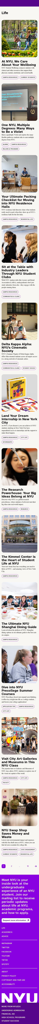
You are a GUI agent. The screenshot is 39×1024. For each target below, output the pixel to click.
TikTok (5, 960)
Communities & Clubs (11, 296)
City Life (24, 437)
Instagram (7, 943)
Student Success (10, 1021)
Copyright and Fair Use (13, 980)
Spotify (5, 964)
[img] (19, 38)
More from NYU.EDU (11, 1006)
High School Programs (13, 1017)
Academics (7, 932)
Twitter (5, 947)
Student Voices (29, 368)
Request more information (14, 920)
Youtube (6, 956)
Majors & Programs (10, 149)
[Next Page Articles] (35, 866)
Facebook (6, 952)
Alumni (5, 144)
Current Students (28, 77)
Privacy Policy (9, 976)
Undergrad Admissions (13, 1010)
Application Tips (9, 706)
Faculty (6, 782)
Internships (7, 442)
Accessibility (8, 984)
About (5, 972)
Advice (5, 936)
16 (28, 866)
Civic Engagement (28, 850)
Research (24, 509)
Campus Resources (10, 77)
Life (3, 928)
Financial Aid (8, 1014)
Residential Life (27, 219)
